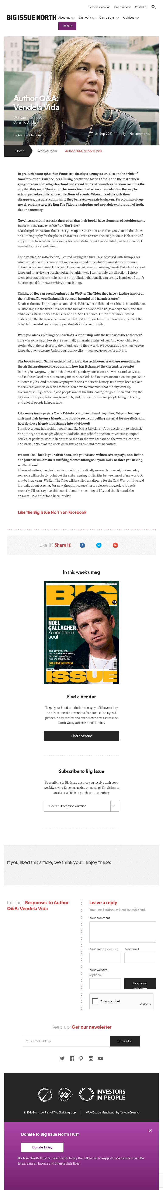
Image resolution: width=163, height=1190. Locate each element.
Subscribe (125, 1041)
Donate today (42, 1147)
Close (150, 1131)
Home (19, 151)
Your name (103, 949)
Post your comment (140, 985)
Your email (131, 949)
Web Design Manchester (100, 1112)
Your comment (99, 918)
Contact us (141, 7)
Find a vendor (122, 7)
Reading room (47, 151)
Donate (67, 26)
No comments (139, 133)
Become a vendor (99, 7)
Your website (98, 972)
